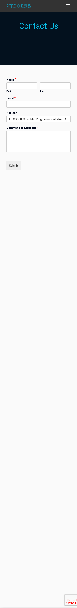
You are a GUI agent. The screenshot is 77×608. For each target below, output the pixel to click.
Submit (13, 165)
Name (11, 79)
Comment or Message (22, 127)
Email (11, 98)
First (8, 91)
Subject (11, 113)
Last (42, 91)
